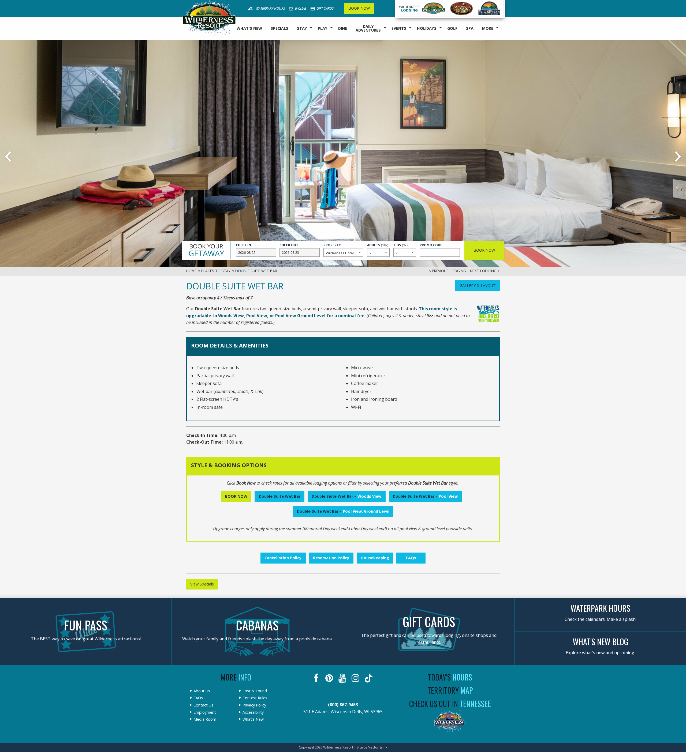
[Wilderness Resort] (433, 8)
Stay (302, 28)
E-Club (300, 8)
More (487, 28)
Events (399, 28)
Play (322, 28)
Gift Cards (325, 8)
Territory (450, 690)
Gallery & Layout (478, 285)
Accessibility (253, 712)
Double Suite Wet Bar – (346, 496)
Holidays (427, 28)
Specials (279, 28)
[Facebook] (317, 678)
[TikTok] (369, 678)
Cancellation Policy (282, 557)
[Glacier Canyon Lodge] (461, 8)
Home (191, 270)
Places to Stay (215, 270)
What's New (249, 28)
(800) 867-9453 (343, 705)
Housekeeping (375, 557)
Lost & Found (255, 691)
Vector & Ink (377, 747)
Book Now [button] (484, 250)
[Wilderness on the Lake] (489, 8)
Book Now (359, 8)
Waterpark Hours (270, 8)
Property (332, 245)
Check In (243, 245)
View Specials (202, 584)
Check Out (288, 245)
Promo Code (431, 245)
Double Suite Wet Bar (279, 496)
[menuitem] (249, 28)
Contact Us (203, 705)
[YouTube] (343, 678)
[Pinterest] (330, 678)
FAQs (411, 557)
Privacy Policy (254, 705)
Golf (452, 28)
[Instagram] (356, 678)
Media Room (204, 719)
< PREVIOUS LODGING (447, 270)
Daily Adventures (368, 28)
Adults (377, 247)
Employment (204, 712)
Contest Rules (255, 698)
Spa (470, 28)
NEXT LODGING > (485, 270)
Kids (400, 247)
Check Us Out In (450, 703)
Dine (342, 28)
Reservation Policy (331, 557)
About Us (201, 691)
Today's (450, 677)
